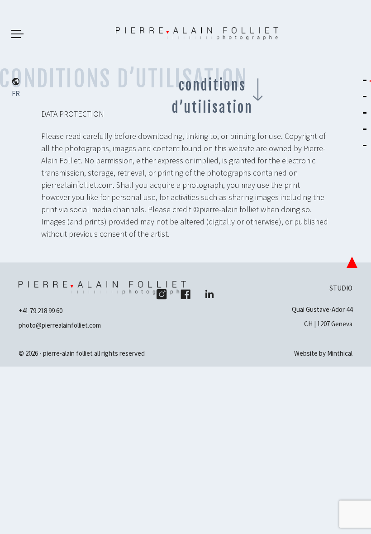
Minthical (339, 353)
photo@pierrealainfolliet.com (60, 325)
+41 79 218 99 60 (40, 310)
